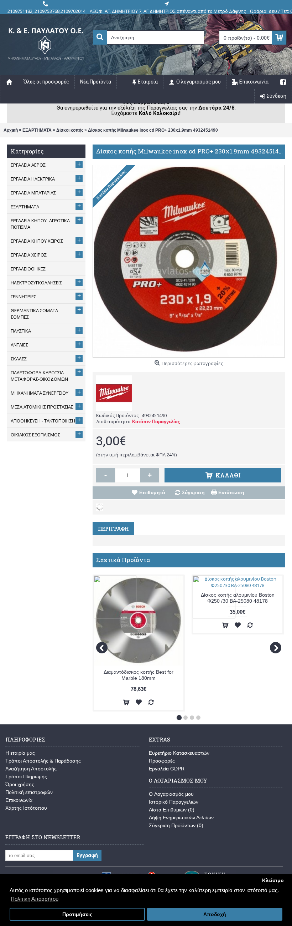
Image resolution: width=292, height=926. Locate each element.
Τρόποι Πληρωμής (26, 776)
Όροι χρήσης (19, 784)
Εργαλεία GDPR (166, 768)
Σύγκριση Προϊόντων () (176, 825)
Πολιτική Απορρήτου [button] (34, 899)
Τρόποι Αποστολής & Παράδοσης (43, 761)
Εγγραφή (87, 855)
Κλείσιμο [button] (273, 880)
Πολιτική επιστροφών (29, 792)
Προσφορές (162, 761)
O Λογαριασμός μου (171, 794)
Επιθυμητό (152, 492)
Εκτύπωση (231, 492)
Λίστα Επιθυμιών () (171, 810)
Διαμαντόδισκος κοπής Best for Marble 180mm (138, 675)
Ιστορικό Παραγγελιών (173, 802)
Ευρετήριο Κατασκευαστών (179, 753)
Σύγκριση (193, 492)
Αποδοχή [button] (214, 914)
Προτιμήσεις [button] (77, 914)
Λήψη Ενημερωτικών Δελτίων (181, 817)
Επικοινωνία (18, 800)
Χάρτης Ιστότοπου (26, 808)
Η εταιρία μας (20, 753)
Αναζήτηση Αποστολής (31, 768)
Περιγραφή (113, 528)
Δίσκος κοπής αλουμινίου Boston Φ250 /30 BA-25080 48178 (238, 598)
